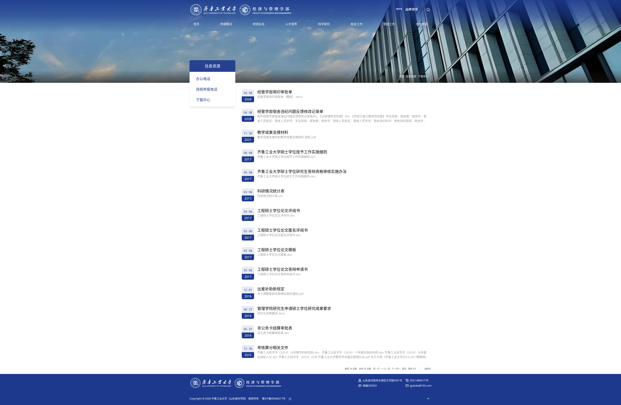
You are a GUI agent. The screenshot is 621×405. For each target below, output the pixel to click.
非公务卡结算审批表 (274, 328)
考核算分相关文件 (272, 347)
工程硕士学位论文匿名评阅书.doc (279, 235)
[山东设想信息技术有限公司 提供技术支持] (290, 398)
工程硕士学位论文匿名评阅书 (282, 230)
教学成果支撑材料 (272, 132)
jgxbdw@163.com (420, 385)
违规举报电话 (206, 89)
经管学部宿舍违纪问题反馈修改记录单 (290, 111)
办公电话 (203, 78)
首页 (401, 76)
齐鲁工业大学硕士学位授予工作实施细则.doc (286, 157)
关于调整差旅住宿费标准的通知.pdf (280, 294)
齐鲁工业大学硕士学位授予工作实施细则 (292, 151)
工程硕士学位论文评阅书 (278, 210)
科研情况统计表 (270, 191)
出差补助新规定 (270, 288)
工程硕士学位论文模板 (276, 249)
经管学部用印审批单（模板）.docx (280, 97)
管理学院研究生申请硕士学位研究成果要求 (294, 308)
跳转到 (428, 368)
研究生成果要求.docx (271, 313)
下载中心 (423, 76)
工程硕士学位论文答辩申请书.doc (279, 274)
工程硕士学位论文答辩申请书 (282, 269)
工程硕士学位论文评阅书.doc (276, 215)
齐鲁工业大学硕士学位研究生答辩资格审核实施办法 (302, 171)
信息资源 (411, 76)
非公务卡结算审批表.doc (273, 333)
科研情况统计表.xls (269, 196)
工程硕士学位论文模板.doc (274, 255)
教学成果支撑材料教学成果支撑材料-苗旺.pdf (286, 137)
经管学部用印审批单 (274, 91)
